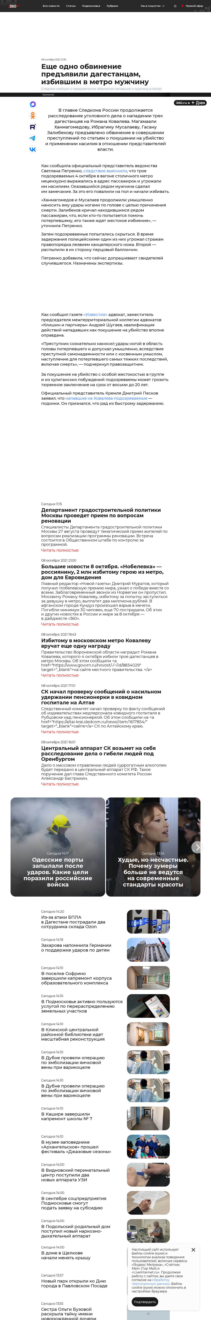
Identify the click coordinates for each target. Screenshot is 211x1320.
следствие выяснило (105, 170)
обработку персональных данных (150, 1282)
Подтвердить (145, 1302)
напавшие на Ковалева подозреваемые (106, 398)
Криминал (48, 94)
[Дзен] (190, 103)
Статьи (70, 5)
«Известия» (95, 314)
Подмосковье (91, 5)
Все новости (51, 5)
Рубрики (112, 5)
